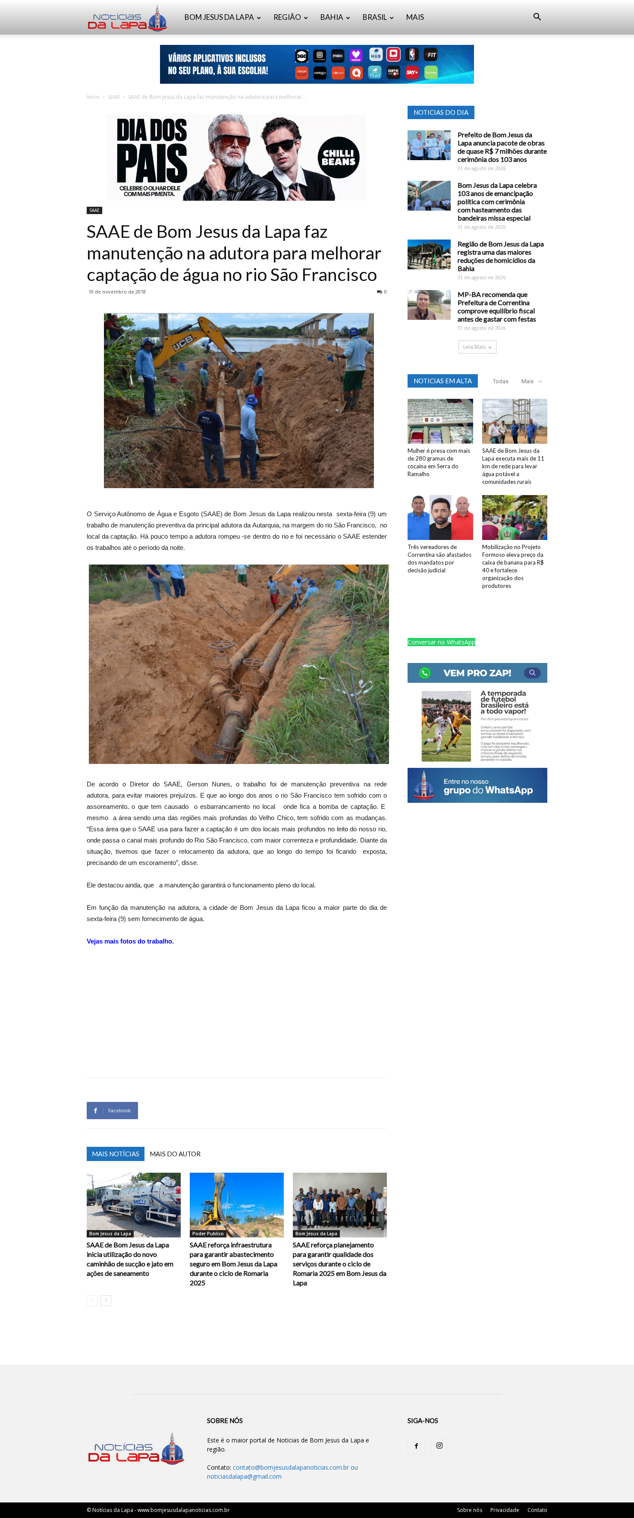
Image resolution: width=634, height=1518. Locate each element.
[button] (537, 18)
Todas (500, 381)
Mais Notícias (115, 1154)
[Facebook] (416, 1446)
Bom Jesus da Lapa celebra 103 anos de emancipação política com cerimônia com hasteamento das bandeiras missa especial (497, 201)
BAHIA (331, 17)
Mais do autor (175, 1154)
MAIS (415, 17)
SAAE (114, 97)
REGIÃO (287, 17)
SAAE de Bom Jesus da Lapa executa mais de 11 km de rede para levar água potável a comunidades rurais (513, 466)
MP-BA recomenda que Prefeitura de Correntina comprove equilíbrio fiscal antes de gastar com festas (497, 306)
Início (93, 97)
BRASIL (375, 17)
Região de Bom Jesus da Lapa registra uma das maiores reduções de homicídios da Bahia (501, 256)
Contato (537, 1510)
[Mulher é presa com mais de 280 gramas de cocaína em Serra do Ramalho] (440, 421)
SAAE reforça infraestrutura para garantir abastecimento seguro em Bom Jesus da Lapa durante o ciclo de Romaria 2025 (233, 1263)
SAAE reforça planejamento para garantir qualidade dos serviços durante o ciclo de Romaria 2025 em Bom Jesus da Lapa (339, 1263)
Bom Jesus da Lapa (110, 1234)
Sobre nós (469, 1510)
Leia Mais (474, 346)
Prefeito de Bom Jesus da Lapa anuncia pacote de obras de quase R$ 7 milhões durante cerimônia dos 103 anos (502, 146)
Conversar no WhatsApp (441, 642)
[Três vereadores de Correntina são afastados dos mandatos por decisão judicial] (440, 517)
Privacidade (504, 1510)
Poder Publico (208, 1234)
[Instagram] (439, 1446)
